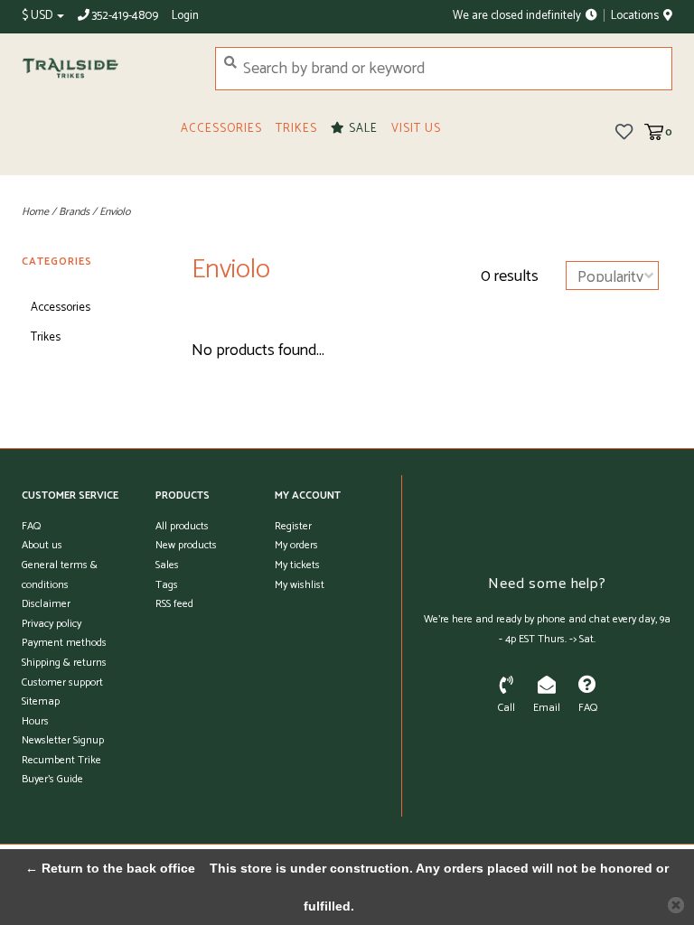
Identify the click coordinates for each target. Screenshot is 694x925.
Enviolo (114, 211)
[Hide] (676, 905)
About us (42, 545)
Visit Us (416, 128)
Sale (361, 128)
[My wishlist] (623, 131)
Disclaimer (46, 603)
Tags (166, 584)
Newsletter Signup (63, 740)
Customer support (62, 682)
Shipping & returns (64, 662)
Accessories (221, 128)
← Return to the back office (110, 868)
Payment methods (64, 642)
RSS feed (174, 603)
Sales (167, 565)
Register (293, 526)
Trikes (296, 128)
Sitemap (41, 701)
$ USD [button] (38, 15)
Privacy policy (51, 623)
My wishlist (299, 584)
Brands (74, 211)
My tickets (297, 565)
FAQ (31, 526)
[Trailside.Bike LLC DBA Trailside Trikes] (105, 68)
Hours (35, 721)
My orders (296, 545)
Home (35, 211)
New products (186, 545)
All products (182, 526)
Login (185, 15)
